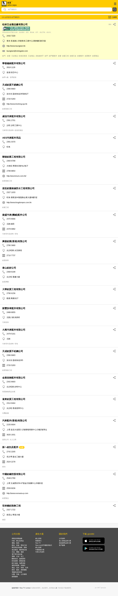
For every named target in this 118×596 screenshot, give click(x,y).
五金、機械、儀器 (18, 552)
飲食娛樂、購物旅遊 (18, 561)
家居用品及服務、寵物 (19, 547)
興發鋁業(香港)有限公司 (14, 241)
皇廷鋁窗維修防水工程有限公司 (18, 188)
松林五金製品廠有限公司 (15, 24)
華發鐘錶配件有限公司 (13, 63)
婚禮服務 (15, 576)
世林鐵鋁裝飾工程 (11, 505)
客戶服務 (62, 545)
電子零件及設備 (17, 554)
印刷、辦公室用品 (18, 541)
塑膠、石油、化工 (18, 556)
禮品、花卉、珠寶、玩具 (20, 567)
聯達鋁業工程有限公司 (13, 157)
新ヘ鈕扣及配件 (10, 447)
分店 (21, 447)
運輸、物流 (15, 543)
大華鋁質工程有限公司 (13, 289)
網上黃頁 (38, 538)
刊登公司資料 (39, 552)
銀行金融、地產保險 (18, 563)
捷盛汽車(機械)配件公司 (14, 215)
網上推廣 (38, 547)
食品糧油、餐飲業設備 (19, 550)
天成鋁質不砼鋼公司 (12, 351)
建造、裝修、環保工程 (19, 545)
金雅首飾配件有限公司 (13, 377)
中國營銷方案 (39, 550)
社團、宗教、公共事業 (19, 574)
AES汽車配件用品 (11, 137)
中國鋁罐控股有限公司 (13, 474)
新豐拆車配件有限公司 (13, 308)
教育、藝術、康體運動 (19, 570)
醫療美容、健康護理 (18, 559)
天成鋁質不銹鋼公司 (12, 84)
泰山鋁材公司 (9, 268)
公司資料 (62, 538)
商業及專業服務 (17, 538)
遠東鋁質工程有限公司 (13, 399)
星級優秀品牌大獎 (65, 543)
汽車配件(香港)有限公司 (14, 420)
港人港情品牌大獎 (65, 541)
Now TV (38, 543)
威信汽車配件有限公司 (13, 116)
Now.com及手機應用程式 (43, 545)
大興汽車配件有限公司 (13, 329)
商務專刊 (38, 541)
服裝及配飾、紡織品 (18, 565)
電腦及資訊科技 (17, 572)
